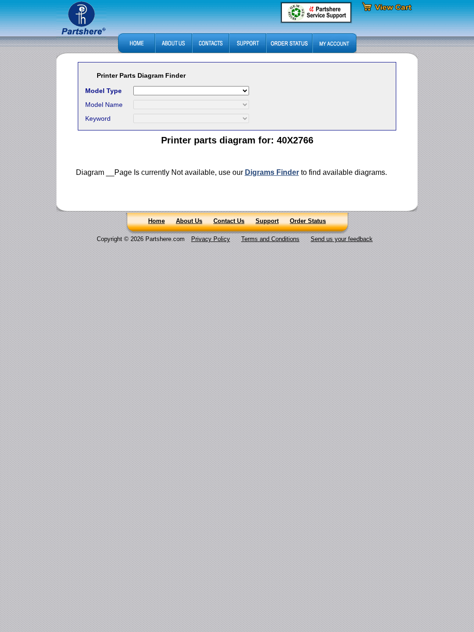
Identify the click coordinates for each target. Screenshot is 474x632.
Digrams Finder (272, 172)
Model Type (103, 90)
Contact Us (228, 220)
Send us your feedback (342, 238)
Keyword (98, 118)
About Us (189, 220)
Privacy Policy (210, 238)
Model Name (104, 104)
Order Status (308, 220)
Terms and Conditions (270, 238)
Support (267, 220)
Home (156, 220)
